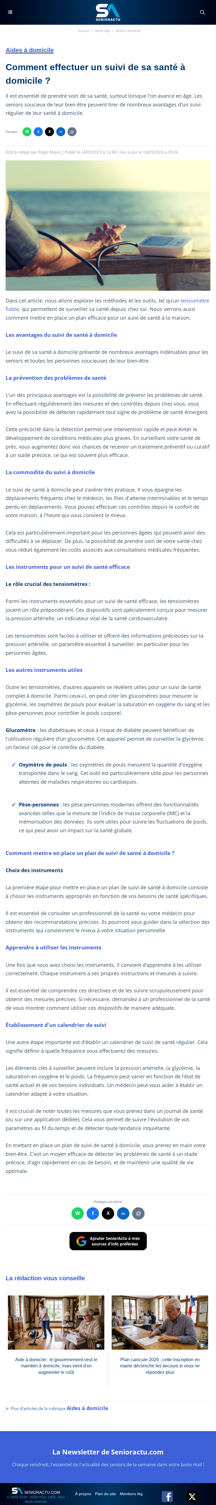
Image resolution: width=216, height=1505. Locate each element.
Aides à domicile (128, 31)
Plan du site (106, 1494)
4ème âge (102, 31)
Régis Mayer (49, 152)
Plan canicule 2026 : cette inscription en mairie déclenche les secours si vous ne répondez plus (160, 1366)
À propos (83, 1494)
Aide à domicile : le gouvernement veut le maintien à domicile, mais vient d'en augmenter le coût (56, 1366)
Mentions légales (135, 1494)
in (61, 131)
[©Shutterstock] (108, 162)
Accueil (83, 31)
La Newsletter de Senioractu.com (108, 1451)
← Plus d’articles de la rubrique (57, 1408)
